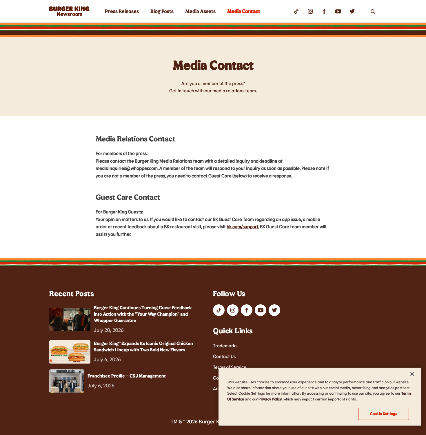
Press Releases (122, 11)
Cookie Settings (383, 413)
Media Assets (200, 11)
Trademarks (225, 345)
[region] (320, 397)
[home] (69, 11)
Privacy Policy (270, 399)
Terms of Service (229, 367)
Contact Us (224, 356)
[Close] (412, 374)
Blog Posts (162, 11)
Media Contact (243, 11)
